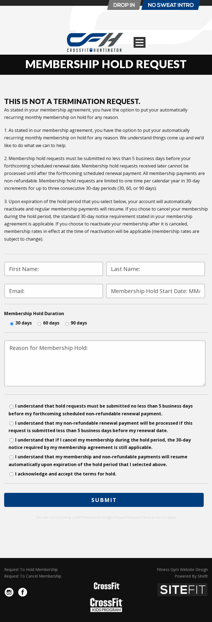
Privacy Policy (124, 517)
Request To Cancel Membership (32, 576)
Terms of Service (154, 517)
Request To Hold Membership (31, 569)
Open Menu (139, 42)
